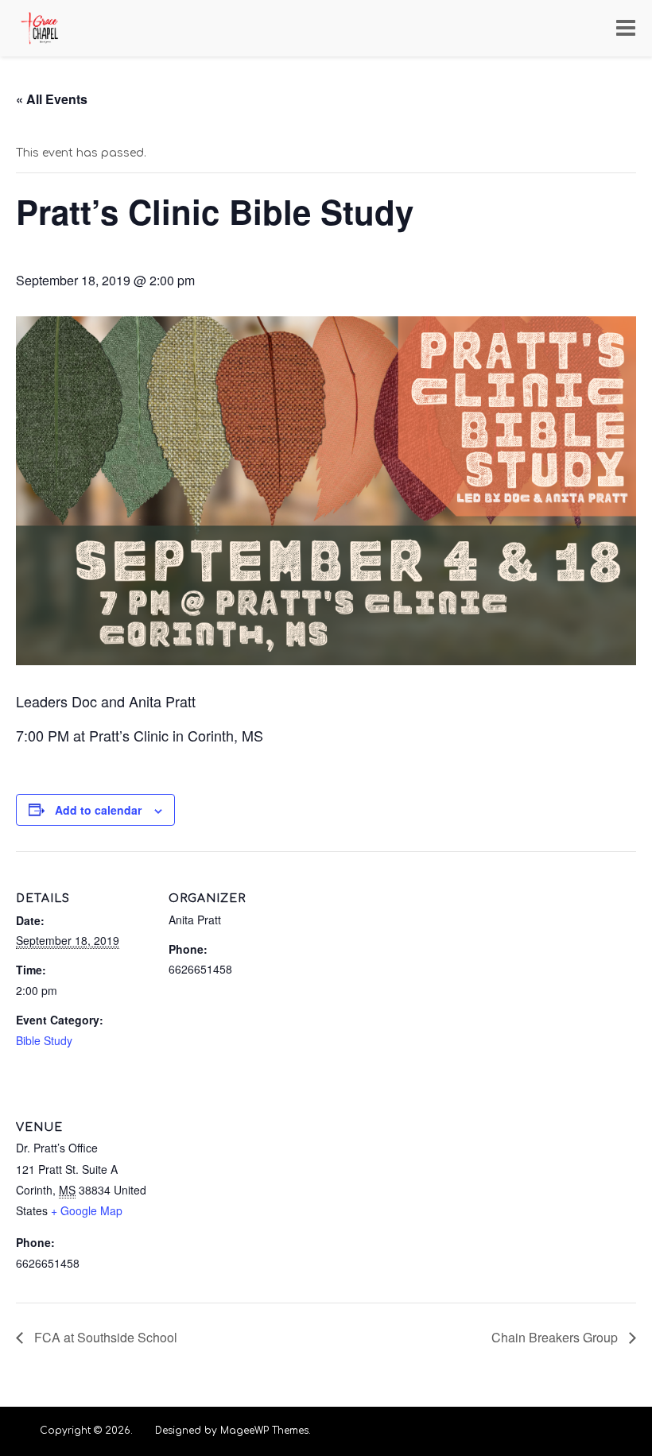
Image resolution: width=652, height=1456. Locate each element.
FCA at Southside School (104, 1337)
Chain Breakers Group (556, 1337)
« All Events (51, 99)
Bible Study (44, 1040)
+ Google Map (86, 1210)
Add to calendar (98, 810)
